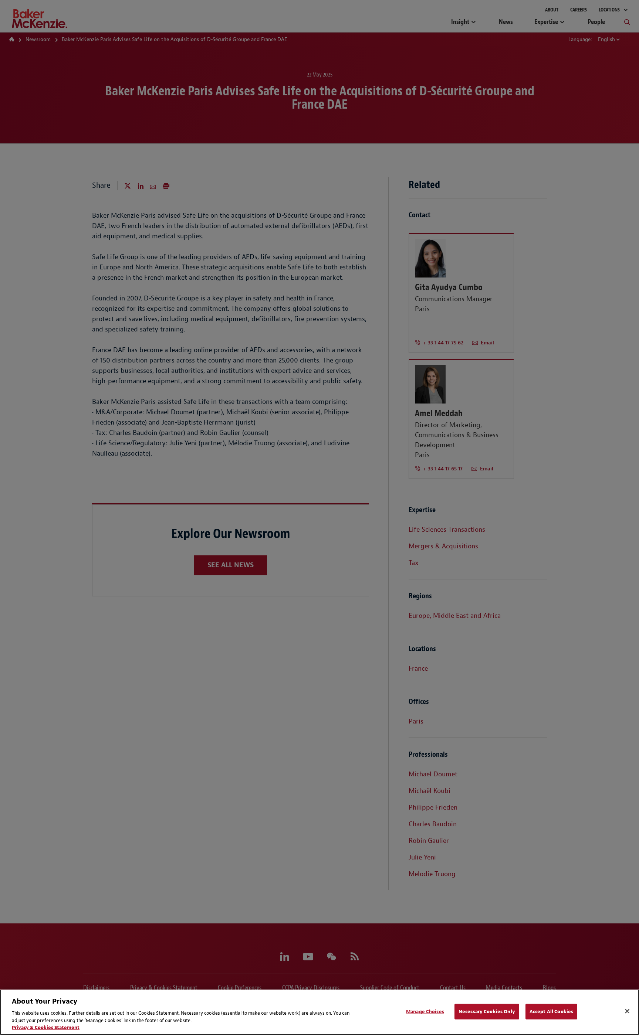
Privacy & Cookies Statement (46, 1027)
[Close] (627, 1011)
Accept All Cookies (551, 1011)
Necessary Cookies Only (487, 1011)
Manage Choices (425, 1011)
